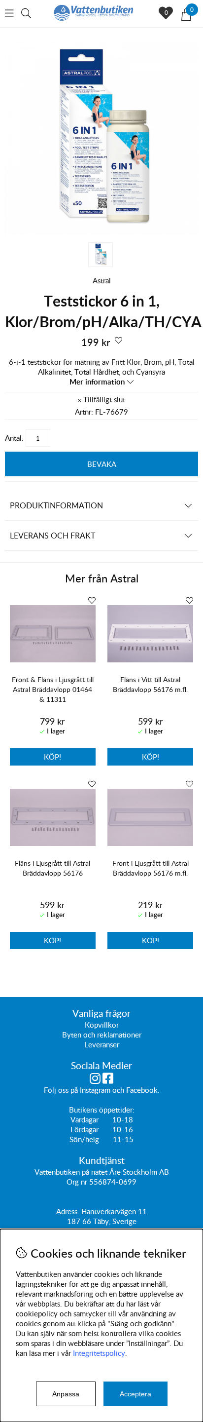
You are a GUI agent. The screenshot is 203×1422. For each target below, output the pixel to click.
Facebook (142, 1090)
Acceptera (135, 1394)
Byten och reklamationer (101, 1034)
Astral (102, 280)
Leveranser (101, 1044)
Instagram (95, 1090)
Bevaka (101, 464)
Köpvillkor (102, 1025)
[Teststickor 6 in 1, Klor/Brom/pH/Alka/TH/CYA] (101, 232)
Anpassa (65, 1394)
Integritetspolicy (99, 1353)
